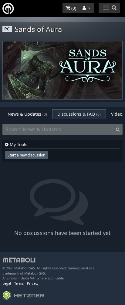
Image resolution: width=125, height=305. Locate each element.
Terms (19, 283)
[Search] (118, 129)
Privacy (33, 283)
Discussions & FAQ (79, 114)
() (73, 8)
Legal (6, 283)
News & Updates (27, 114)
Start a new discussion (26, 155)
